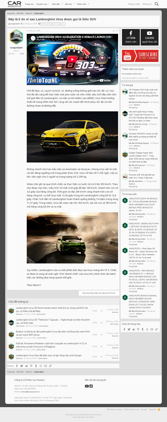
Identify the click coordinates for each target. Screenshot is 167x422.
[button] (43, 4)
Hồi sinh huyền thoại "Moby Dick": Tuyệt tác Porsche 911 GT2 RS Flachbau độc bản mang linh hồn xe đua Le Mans (143, 116)
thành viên (131, 39)
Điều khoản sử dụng (114, 409)
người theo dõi (149, 39)
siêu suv (56, 24)
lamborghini (46, 24)
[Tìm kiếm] (156, 4)
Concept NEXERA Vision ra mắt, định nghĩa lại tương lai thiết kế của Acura (143, 136)
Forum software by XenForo (83, 415)
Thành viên (81, 4)
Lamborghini (41, 314)
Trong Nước (133, 219)
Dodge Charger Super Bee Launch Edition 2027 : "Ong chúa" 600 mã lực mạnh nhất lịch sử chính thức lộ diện (143, 157)
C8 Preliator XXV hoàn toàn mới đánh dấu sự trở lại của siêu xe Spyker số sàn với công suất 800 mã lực (143, 94)
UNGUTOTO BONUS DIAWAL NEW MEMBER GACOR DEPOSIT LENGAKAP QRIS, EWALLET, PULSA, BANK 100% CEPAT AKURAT (143, 301)
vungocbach (15, 24)
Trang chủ (29, 4)
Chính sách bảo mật (131, 409)
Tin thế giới (127, 85)
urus (62, 24)
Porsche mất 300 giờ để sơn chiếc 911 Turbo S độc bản (142, 176)
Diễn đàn (56, 4)
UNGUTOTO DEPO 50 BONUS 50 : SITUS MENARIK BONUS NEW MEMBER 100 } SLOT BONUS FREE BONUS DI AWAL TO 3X (143, 204)
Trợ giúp (144, 409)
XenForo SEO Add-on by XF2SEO (83, 417)
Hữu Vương (20, 326)
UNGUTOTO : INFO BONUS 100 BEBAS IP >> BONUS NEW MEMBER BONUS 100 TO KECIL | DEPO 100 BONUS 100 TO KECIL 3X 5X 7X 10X (143, 276)
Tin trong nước (129, 194)
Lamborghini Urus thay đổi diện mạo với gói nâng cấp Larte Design (49, 355)
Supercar (19, 314)
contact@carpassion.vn (30, 392)
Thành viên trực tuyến (133, 69)
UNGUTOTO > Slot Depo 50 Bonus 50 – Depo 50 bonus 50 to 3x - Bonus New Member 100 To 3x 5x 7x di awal (143, 253)
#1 (117, 31)
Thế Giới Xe (133, 108)
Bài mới (68, 4)
